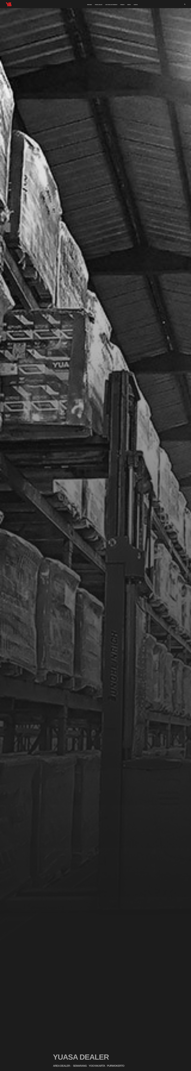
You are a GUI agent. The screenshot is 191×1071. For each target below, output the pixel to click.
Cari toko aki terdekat (111, 4)
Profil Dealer (98, 4)
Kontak (136, 4)
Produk (122, 4)
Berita (129, 4)
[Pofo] (9, 4)
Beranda (89, 4)
